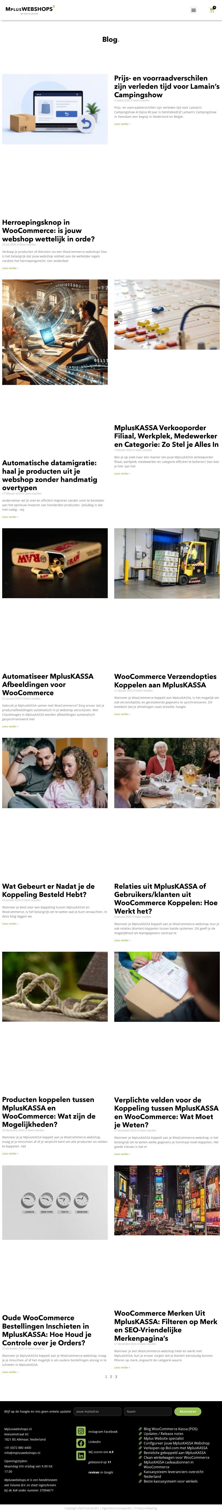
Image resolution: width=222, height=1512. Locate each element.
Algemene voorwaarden (117, 1508)
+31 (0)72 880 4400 (17, 1448)
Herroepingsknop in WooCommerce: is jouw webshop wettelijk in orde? (48, 230)
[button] (193, 10)
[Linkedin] (81, 1455)
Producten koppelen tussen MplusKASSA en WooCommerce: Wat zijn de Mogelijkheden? (49, 1112)
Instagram (95, 1432)
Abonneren (188, 1411)
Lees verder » (10, 268)
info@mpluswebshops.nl (22, 1453)
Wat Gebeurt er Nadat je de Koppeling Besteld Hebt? (48, 890)
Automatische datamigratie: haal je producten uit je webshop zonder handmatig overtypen (49, 475)
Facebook (111, 1432)
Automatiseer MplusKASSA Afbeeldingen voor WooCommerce (47, 684)
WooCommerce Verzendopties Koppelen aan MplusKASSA (165, 680)
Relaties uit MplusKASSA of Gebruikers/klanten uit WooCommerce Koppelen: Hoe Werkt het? (166, 898)
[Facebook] (81, 1443)
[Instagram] (81, 1431)
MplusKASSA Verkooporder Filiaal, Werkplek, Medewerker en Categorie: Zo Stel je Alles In (166, 436)
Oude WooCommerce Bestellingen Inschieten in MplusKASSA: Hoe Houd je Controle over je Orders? (46, 1330)
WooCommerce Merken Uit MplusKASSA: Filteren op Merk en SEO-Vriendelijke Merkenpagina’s (165, 1325)
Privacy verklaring (146, 1508)
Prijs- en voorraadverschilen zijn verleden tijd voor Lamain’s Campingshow (167, 86)
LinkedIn (94, 1442)
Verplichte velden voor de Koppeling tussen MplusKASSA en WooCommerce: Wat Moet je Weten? (166, 1112)
